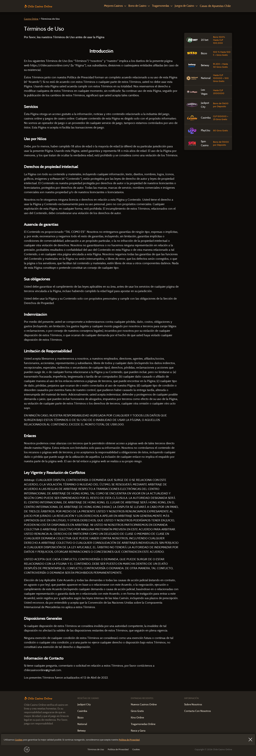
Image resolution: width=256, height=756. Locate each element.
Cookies (18, 739)
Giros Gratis (137, 711)
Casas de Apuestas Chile (215, 6)
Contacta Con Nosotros (197, 711)
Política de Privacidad (129, 739)
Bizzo (80, 717)
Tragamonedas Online (143, 724)
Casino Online (31, 18)
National (82, 724)
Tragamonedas (160, 5)
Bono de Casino (137, 5)
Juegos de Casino (184, 5)
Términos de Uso (96, 749)
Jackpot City (84, 704)
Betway (81, 730)
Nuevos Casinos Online (144, 704)
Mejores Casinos (113, 5)
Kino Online (137, 717)
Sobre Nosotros (193, 704)
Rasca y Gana (138, 730)
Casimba (82, 711)
